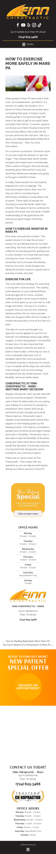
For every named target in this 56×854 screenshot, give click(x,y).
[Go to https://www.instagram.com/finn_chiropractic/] (34, 25)
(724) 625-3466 (28, 37)
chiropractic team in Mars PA (32, 139)
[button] (28, 686)
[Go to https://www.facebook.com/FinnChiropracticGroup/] (18, 25)
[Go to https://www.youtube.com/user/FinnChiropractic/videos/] (23, 25)
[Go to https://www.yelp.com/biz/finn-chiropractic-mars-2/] (29, 25)
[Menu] (28, 849)
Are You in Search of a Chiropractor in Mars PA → (28, 644)
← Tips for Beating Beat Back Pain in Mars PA (26, 641)
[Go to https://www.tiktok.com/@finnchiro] (40, 25)
